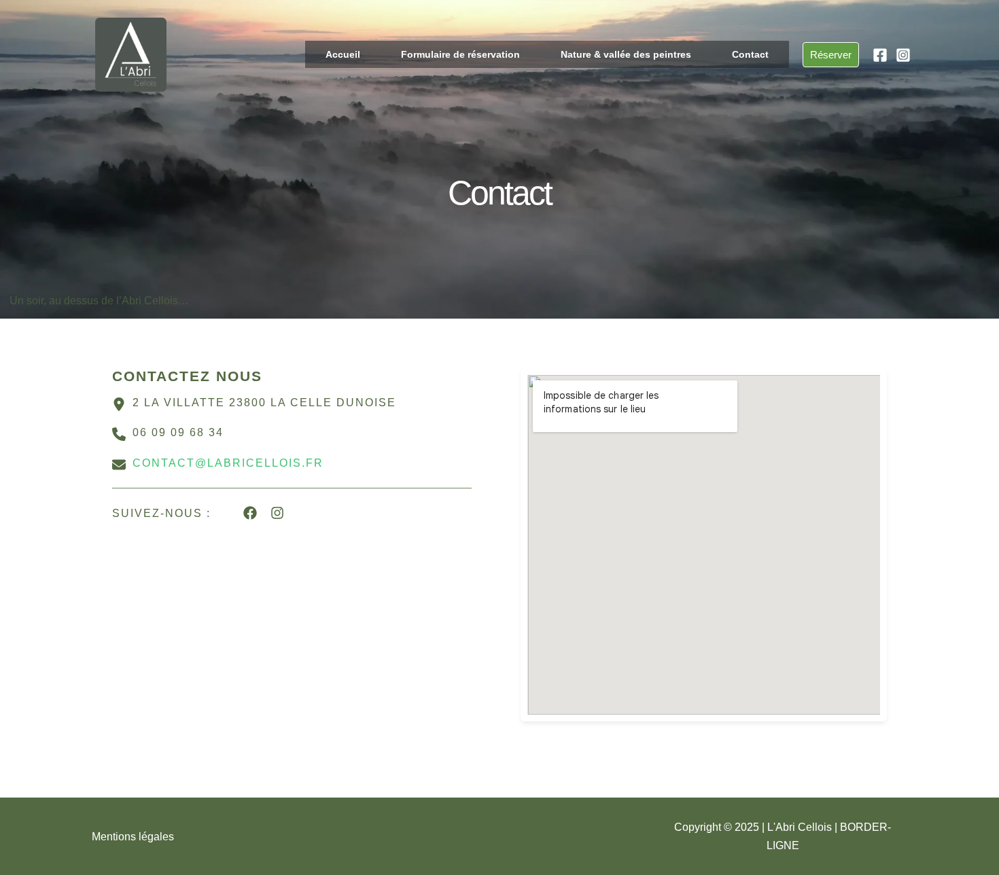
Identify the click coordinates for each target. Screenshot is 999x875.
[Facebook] (880, 55)
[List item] (250, 513)
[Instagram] (903, 55)
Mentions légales (133, 836)
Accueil (343, 54)
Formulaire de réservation (460, 54)
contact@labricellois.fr (228, 463)
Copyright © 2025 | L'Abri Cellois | (757, 827)
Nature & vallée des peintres (626, 54)
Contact (750, 54)
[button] (831, 54)
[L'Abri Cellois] (130, 54)
